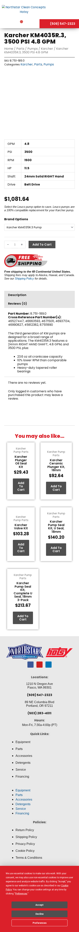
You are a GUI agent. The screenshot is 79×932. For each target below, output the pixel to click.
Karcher (47, 48)
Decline (39, 914)
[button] (39, 786)
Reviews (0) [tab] (17, 303)
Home (8, 48)
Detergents (23, 762)
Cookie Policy (25, 850)
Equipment (23, 742)
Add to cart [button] (21, 486)
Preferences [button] (21, 893)
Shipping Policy (24, 278)
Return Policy (25, 830)
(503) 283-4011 (39, 713)
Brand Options (16, 219)
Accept (39, 905)
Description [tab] (17, 295)
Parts (20, 48)
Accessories (24, 755)
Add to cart (42, 244)
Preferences (40, 923)
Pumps (32, 48)
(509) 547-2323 (39, 695)
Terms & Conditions (29, 857)
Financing (22, 776)
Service (21, 769)
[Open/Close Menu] (63, 9)
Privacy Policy (25, 843)
